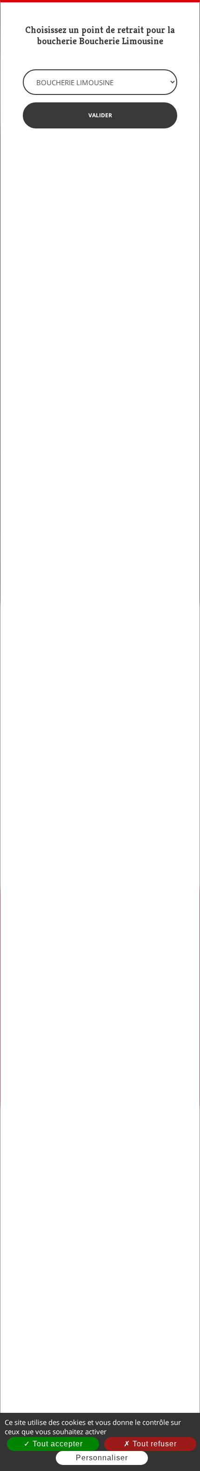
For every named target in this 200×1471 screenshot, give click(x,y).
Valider (100, 115)
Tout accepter (56, 1444)
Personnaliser (102, 1458)
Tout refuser (153, 1444)
